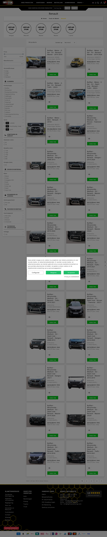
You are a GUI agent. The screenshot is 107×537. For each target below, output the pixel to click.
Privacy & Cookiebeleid (71, 276)
